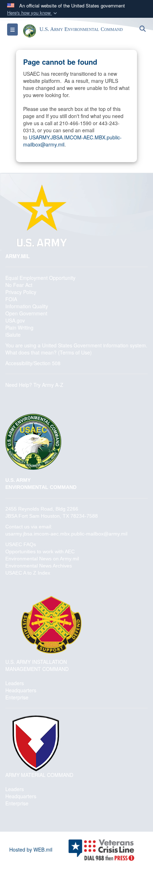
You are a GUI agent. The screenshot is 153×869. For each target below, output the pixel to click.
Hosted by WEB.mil (30, 849)
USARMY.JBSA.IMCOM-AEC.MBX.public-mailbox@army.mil (72, 141)
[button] (32, 13)
